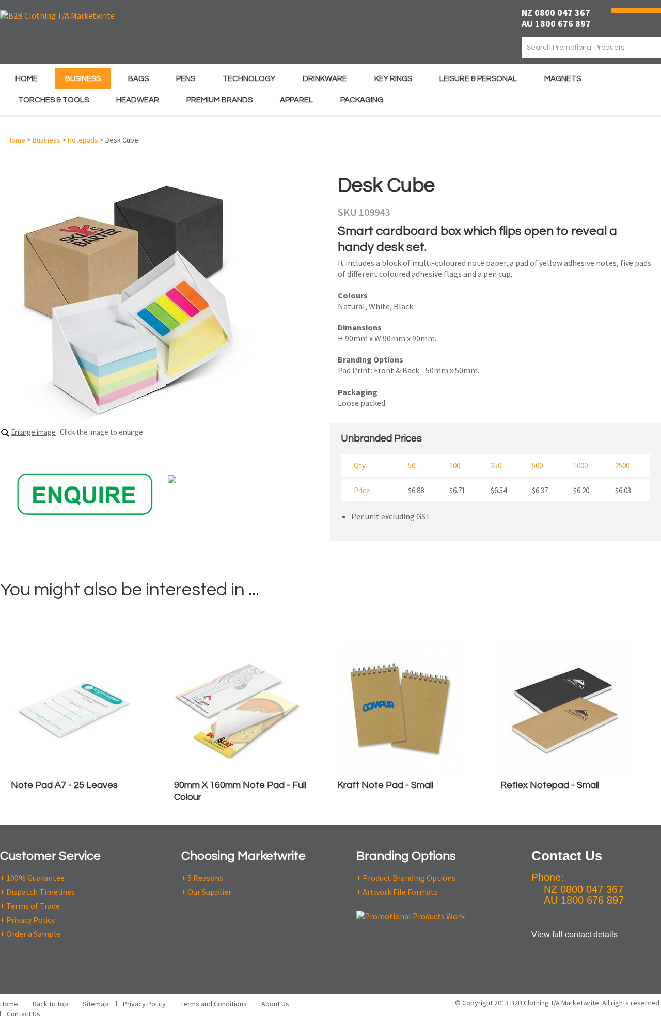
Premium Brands (219, 100)
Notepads (83, 140)
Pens (185, 79)
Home (26, 79)
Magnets (562, 79)
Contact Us (23, 1013)
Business (83, 79)
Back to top (50, 1003)
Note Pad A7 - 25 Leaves (64, 785)
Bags (138, 79)
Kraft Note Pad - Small (385, 785)
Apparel (296, 100)
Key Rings (393, 79)
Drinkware (325, 79)
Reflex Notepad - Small (549, 785)
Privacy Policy (144, 1003)
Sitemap (95, 1003)
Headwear (137, 100)
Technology (249, 79)
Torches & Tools (53, 100)
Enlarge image (33, 432)
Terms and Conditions (213, 1003)
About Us (275, 1003)
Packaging (361, 100)
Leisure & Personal (478, 79)
